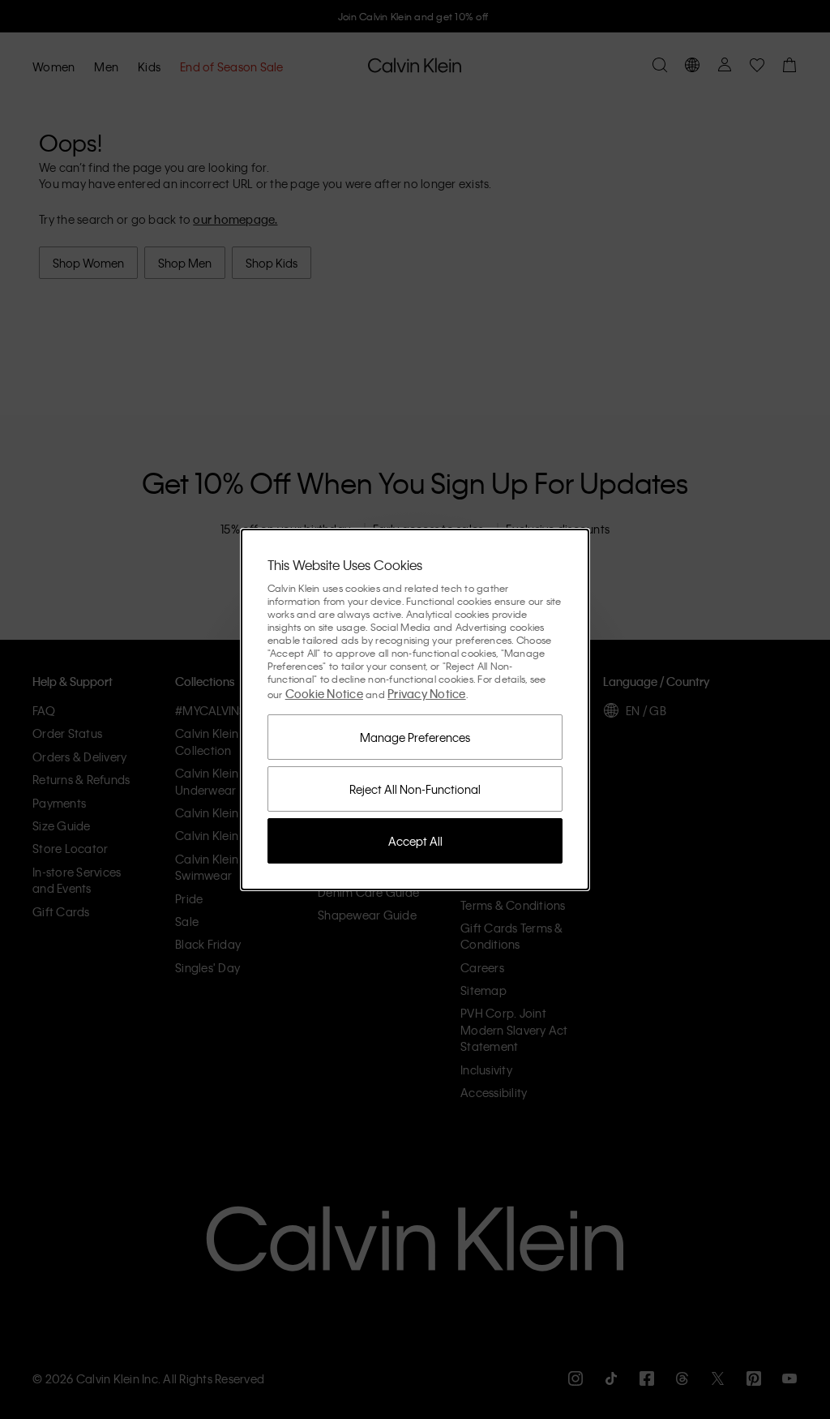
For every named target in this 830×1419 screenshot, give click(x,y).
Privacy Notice (426, 693)
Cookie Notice (324, 693)
